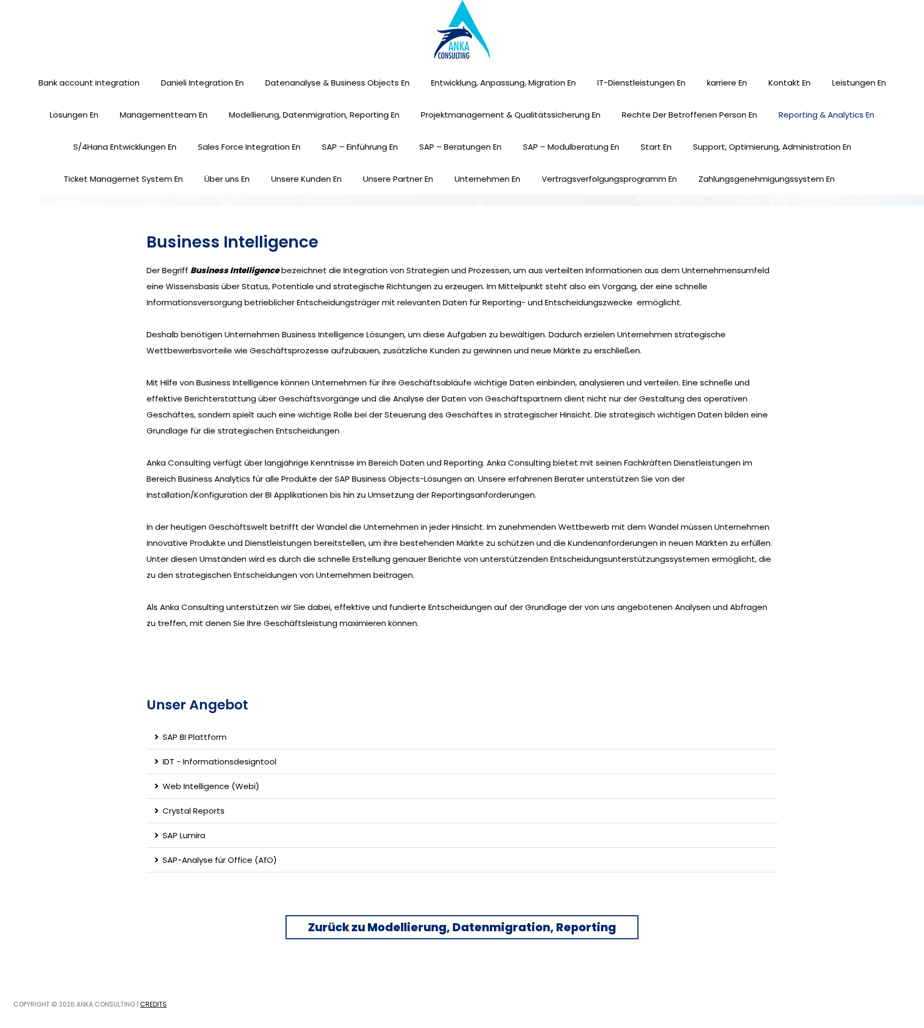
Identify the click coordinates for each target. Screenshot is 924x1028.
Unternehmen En (487, 178)
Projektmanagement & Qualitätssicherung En (510, 114)
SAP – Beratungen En (460, 146)
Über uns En (227, 178)
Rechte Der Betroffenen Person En (689, 114)
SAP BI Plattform (195, 737)
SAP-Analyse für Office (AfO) (220, 859)
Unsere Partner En (398, 178)
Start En (656, 146)
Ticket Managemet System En (123, 178)
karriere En (727, 82)
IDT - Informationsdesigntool (219, 761)
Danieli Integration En (202, 82)
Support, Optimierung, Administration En (772, 146)
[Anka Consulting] (462, 28)
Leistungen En (859, 82)
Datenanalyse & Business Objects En (337, 82)
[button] (462, 737)
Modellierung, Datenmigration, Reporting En (314, 114)
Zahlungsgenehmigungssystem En (766, 178)
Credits (153, 1004)
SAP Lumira (184, 835)
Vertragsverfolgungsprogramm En (609, 178)
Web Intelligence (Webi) (211, 786)
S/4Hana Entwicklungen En (124, 146)
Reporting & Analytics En (826, 114)
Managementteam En (163, 114)
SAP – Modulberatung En (571, 146)
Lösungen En (74, 114)
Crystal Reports (194, 810)
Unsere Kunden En (306, 178)
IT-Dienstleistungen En (641, 82)
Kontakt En (789, 82)
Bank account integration (89, 82)
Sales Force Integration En (249, 146)
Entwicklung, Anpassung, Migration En (503, 82)
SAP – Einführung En (360, 146)
